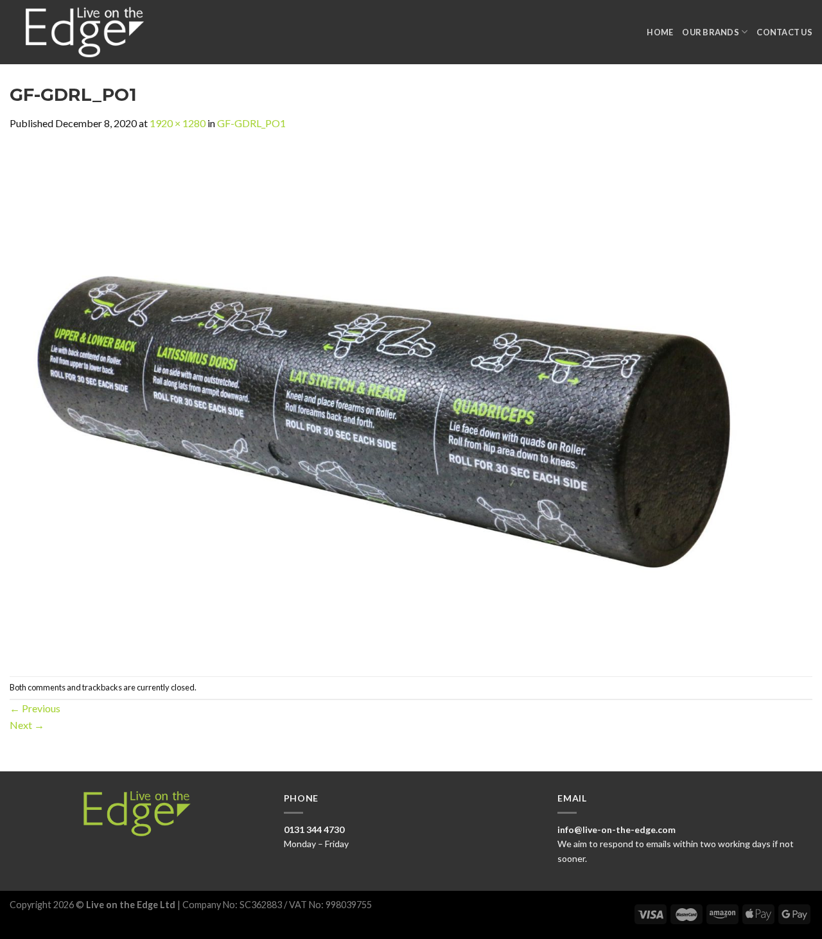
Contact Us (784, 32)
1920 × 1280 (178, 123)
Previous (35, 708)
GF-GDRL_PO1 (251, 123)
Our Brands (710, 32)
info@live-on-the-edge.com (616, 829)
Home (660, 32)
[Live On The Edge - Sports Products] (90, 32)
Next (27, 725)
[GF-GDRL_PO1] (395, 402)
